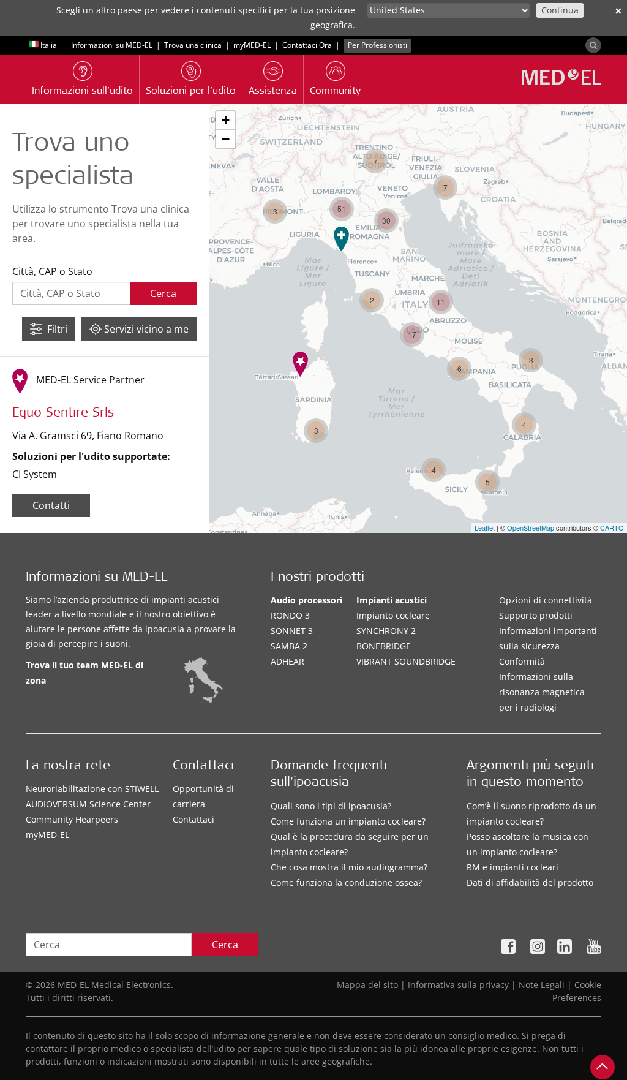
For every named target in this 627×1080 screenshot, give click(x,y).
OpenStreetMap (530, 527)
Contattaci (193, 819)
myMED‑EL (252, 45)
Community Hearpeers (72, 819)
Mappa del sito (367, 985)
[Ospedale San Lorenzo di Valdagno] (341, 239)
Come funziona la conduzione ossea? (346, 882)
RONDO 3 (290, 615)
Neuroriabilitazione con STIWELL (92, 789)
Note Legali (542, 985)
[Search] (593, 45)
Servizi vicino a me (145, 329)
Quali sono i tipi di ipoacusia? (331, 806)
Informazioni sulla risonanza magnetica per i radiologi (542, 692)
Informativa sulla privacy (458, 985)
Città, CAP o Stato (52, 271)
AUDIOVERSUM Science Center (88, 804)
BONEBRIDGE (383, 646)
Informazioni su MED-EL (111, 45)
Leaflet (485, 527)
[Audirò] (300, 364)
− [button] (226, 138)
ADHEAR (287, 661)
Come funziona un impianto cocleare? (348, 821)
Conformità (522, 661)
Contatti (51, 505)
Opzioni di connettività (545, 600)
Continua (560, 10)
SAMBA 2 (289, 646)
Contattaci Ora (307, 45)
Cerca (225, 944)
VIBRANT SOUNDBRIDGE (406, 661)
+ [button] (226, 120)
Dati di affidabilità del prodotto (530, 882)
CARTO (612, 527)
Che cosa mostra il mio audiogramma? (349, 867)
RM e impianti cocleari (512, 867)
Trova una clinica (193, 45)
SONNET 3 (292, 630)
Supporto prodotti (536, 615)
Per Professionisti (377, 45)
